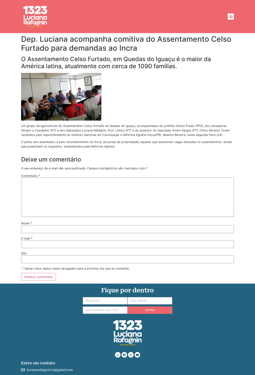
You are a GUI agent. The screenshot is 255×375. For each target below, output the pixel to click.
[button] (231, 16)
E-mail (26, 238)
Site (24, 253)
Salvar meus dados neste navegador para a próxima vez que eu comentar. (77, 268)
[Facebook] (124, 355)
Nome (26, 223)
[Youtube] (137, 355)
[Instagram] (131, 355)
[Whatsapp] (118, 355)
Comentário (30, 175)
